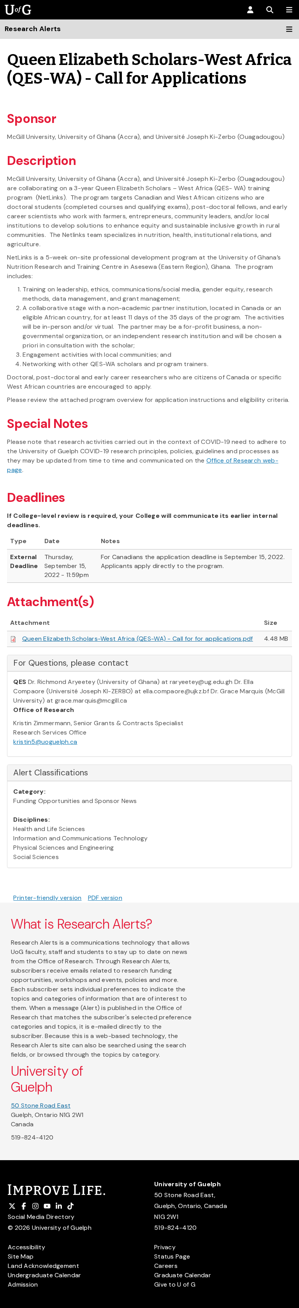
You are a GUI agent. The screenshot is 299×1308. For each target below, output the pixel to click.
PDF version (105, 898)
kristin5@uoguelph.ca (45, 742)
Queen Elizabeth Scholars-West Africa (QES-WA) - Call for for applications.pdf (137, 639)
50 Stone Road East (40, 1105)
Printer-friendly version (47, 898)
